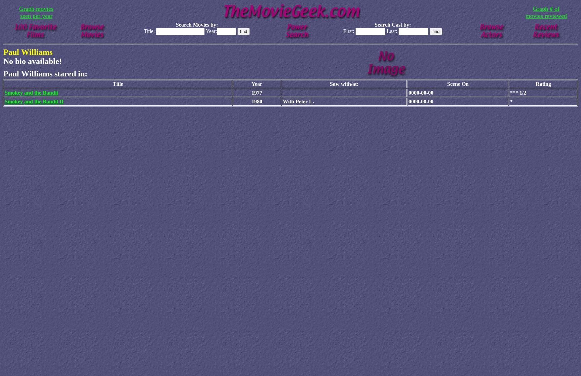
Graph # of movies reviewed (546, 12)
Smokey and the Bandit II (34, 101)
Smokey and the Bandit (31, 93)
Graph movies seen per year (36, 12)
